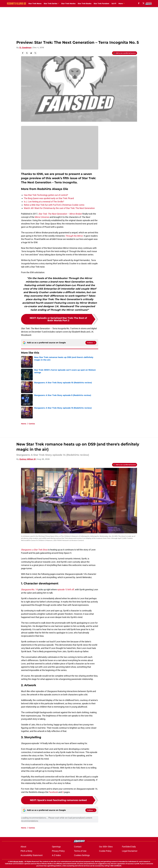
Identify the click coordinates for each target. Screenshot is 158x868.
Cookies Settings (82, 855)
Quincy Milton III (27, 459)
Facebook (53, 792)
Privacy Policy (58, 851)
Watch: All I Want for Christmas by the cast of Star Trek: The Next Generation (59, 208)
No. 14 (29, 589)
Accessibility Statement (32, 855)
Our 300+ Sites (106, 846)
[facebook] (138, 3)
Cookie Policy (105, 851)
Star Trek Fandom (101, 3)
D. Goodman (25, 47)
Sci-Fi (114, 3)
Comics (32, 424)
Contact (77, 846)
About (23, 846)
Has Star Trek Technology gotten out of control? (46, 195)
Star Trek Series (50, 3)
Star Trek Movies (68, 3)
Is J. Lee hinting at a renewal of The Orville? (44, 201)
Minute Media (18, 861)
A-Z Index (56, 855)
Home (23, 424)
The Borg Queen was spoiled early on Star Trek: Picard (49, 198)
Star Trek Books (84, 3)
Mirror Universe (42, 217)
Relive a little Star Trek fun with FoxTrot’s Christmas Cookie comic (54, 205)
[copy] (35, 53)
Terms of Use (80, 851)
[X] (143, 3)
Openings (56, 846)
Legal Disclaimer (129, 851)
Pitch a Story (26, 851)
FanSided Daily (129, 846)
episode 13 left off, (65, 589)
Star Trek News (34, 3)
